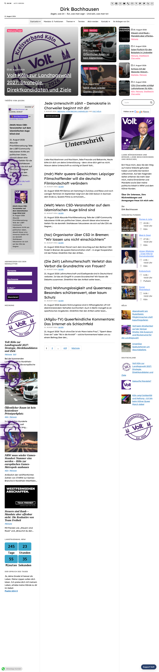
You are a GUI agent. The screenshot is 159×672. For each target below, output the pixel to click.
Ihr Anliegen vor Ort (121, 21)
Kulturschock (145, 271)
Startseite (34, 21)
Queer (61, 187)
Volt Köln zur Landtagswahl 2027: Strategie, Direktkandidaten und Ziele (21, 346)
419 (65, 348)
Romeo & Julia (145, 219)
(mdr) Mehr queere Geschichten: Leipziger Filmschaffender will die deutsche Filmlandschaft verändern (79, 178)
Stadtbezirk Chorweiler (77, 111)
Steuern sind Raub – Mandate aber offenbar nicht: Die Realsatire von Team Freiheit (19, 516)
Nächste (76, 348)
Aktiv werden (19, 3)
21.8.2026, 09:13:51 (16, 119)
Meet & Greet (145, 235)
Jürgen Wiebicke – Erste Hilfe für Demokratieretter (146, 253)
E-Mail (11, 288)
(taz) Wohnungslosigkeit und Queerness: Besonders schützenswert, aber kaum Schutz (78, 292)
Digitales (135, 75)
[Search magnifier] (151, 102)
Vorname (11, 270)
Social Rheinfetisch (144, 288)
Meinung (12, 30)
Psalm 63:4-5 (11, 591)
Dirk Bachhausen (79, 9)
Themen (69, 21)
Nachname (12, 279)
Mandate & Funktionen (53, 21)
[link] (112, 3)
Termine (81, 21)
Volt (20, 30)
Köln (86, 30)
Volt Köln (96, 111)
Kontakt (104, 21)
